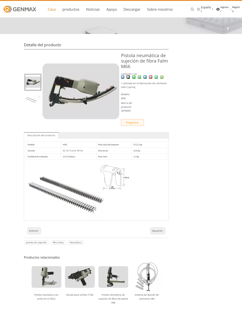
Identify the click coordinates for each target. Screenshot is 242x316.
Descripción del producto (41, 135)
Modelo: (125, 94)
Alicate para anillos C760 (79, 294)
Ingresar (224, 9)
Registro (236, 9)
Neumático (76, 242)
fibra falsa (58, 242)
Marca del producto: (126, 104)
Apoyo (111, 9)
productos (71, 9)
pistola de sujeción (36, 242)
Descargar (131, 9)
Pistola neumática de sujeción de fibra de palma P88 (113, 298)
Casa (52, 9)
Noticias (93, 9)
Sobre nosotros (160, 9)
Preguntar (132, 122)
